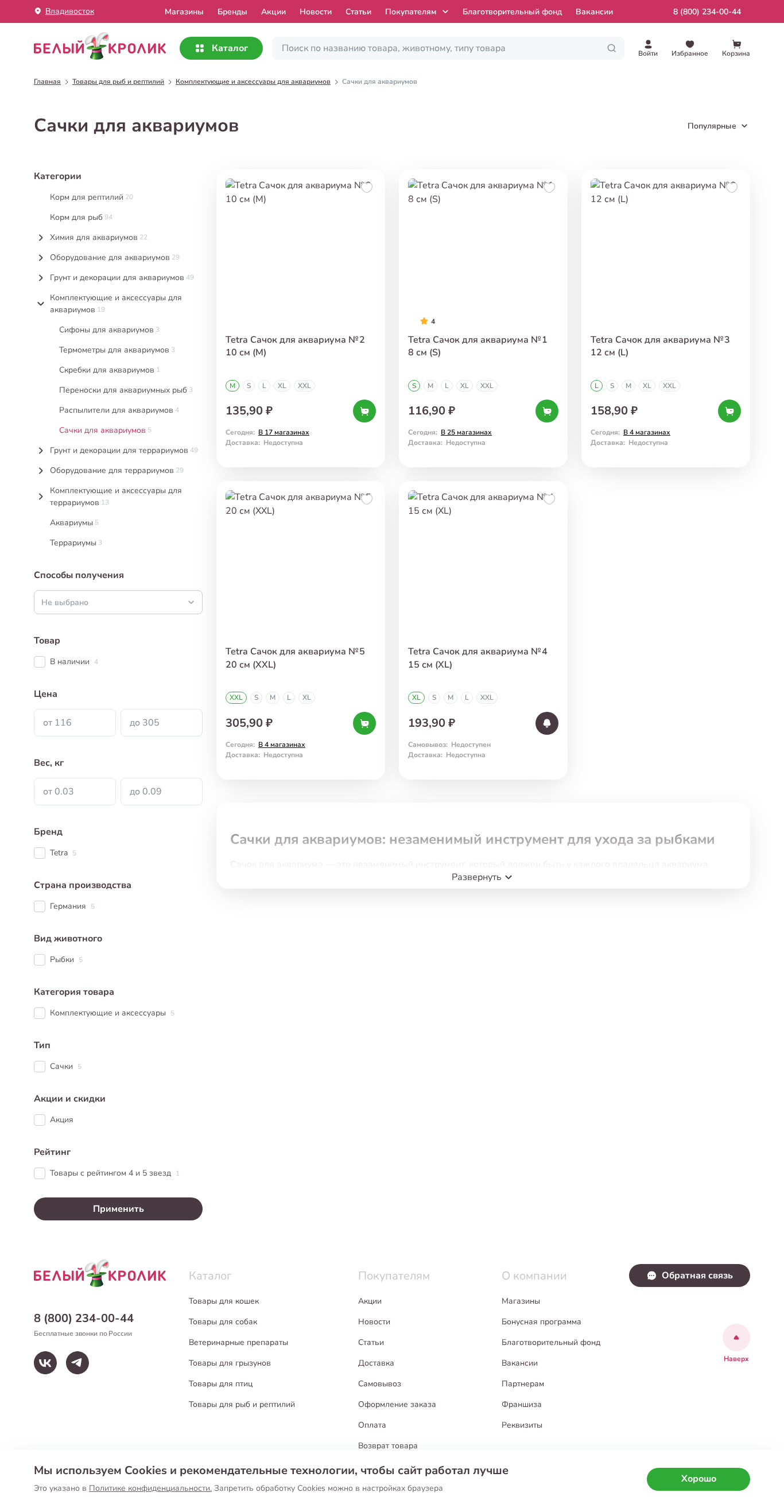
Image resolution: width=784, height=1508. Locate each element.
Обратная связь (697, 1275)
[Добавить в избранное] (367, 188)
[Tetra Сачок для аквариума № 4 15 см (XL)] (483, 630)
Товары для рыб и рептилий (242, 1404)
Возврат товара (388, 1445)
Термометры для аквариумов (117, 349)
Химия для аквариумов (99, 237)
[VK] (45, 1362)
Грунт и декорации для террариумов (124, 450)
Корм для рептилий (91, 197)
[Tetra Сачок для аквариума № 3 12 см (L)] (665, 318)
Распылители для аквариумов (119, 410)
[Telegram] (77, 1362)
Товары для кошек (224, 1301)
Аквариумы (74, 522)
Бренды (232, 11)
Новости (316, 11)
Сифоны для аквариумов (109, 329)
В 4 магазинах (646, 432)
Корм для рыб (81, 217)
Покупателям (410, 11)
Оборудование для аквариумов (115, 257)
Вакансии (594, 11)
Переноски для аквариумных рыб (126, 390)
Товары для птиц (221, 1383)
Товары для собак (223, 1321)
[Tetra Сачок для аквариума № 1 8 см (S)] (483, 318)
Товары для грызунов (230, 1363)
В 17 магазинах (283, 432)
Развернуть (477, 877)
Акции (273, 11)
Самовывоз (379, 1383)
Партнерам (523, 1383)
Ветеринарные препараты (238, 1342)
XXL (304, 385)
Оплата (372, 1425)
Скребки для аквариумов (109, 370)
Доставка (376, 1363)
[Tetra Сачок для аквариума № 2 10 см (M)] (300, 318)
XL (282, 385)
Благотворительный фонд (512, 11)
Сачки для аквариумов (105, 430)
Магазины (521, 1301)
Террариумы (76, 542)
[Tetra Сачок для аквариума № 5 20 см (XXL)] (300, 630)
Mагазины (184, 11)
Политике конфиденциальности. (150, 1488)
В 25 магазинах (466, 432)
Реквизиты (522, 1425)
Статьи (358, 11)
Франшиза (522, 1404)
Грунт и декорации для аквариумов (122, 277)
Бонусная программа (541, 1321)
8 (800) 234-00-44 (707, 11)
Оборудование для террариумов (117, 470)
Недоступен (471, 745)
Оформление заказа (397, 1404)
